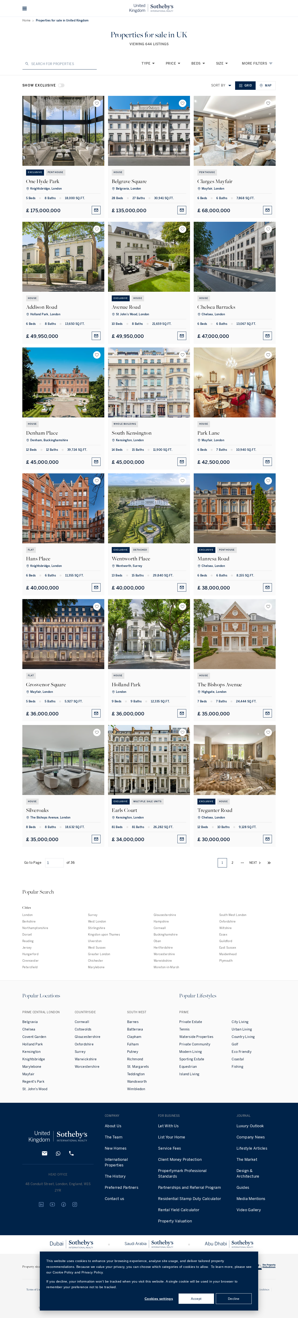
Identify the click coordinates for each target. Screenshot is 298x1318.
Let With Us (168, 1126)
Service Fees (169, 1148)
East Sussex (227, 947)
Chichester (95, 960)
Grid (248, 85)
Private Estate (190, 1022)
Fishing (237, 1067)
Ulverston (95, 941)
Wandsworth (137, 1082)
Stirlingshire (96, 928)
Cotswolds (83, 1029)
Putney (132, 1052)
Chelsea (28, 1029)
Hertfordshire (163, 947)
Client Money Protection (180, 1159)
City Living (240, 1022)
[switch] (61, 85)
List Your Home (171, 1137)
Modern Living (190, 1052)
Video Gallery (249, 1210)
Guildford (225, 941)
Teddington (136, 1074)
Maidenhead (228, 954)
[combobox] (229, 85)
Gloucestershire (165, 915)
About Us (113, 1126)
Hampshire (161, 921)
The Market (247, 1159)
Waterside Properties (196, 1037)
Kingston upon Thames (104, 934)
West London (97, 921)
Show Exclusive (39, 85)
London (27, 915)
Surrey (92, 915)
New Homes (116, 1148)
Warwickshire (163, 960)
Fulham (133, 1044)
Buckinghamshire (166, 934)
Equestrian (188, 1067)
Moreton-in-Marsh (166, 967)
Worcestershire (164, 954)
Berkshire (29, 921)
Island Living (189, 1074)
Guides (243, 1187)
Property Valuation (175, 1221)
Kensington (31, 1052)
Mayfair (28, 1074)
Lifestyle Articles (252, 1148)
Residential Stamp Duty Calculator (189, 1199)
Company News (251, 1137)
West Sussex (96, 947)
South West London (233, 915)
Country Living (243, 1037)
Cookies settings (159, 1299)
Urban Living (242, 1029)
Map (268, 85)
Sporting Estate (191, 1059)
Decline (234, 1299)
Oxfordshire (227, 921)
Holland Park (32, 1044)
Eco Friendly (241, 1052)
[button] (24, 8)
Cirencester (30, 960)
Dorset (27, 934)
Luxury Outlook (250, 1126)
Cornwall (160, 928)
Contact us (114, 1199)
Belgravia (30, 1022)
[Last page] (269, 862)
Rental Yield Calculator (178, 1210)
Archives (264, 1289)
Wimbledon (136, 1089)
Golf (235, 1044)
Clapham (134, 1037)
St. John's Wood (34, 1089)
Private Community (194, 1044)
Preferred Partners (121, 1187)
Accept (196, 1299)
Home (26, 20)
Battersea (135, 1029)
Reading (28, 941)
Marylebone (96, 967)
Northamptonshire (35, 928)
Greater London (99, 954)
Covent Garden (34, 1037)
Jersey (26, 947)
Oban (157, 941)
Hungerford (30, 954)
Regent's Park (33, 1082)
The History (115, 1176)
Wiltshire (225, 928)
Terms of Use (33, 1289)
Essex (223, 934)
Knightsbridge (33, 1059)
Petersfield (29, 967)
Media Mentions (251, 1199)
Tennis (184, 1029)
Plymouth (226, 960)
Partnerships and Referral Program (189, 1187)
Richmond (135, 1059)
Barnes (133, 1022)
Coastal (238, 1059)
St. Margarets (138, 1067)
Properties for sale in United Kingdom (62, 20)
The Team (113, 1137)
